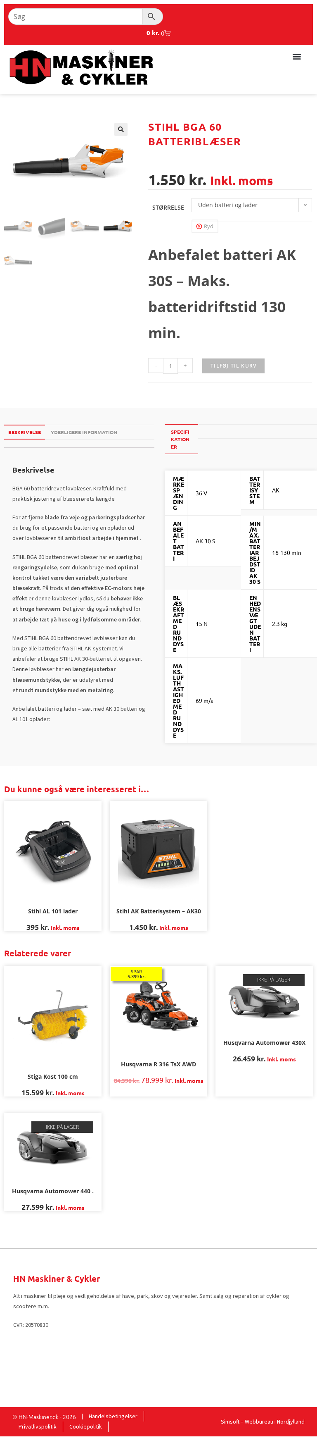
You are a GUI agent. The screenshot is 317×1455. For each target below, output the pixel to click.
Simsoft (230, 1421)
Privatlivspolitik (38, 1426)
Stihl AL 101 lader (53, 911)
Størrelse (168, 207)
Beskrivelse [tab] (24, 432)
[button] (296, 56)
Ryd (208, 226)
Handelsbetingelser (113, 1416)
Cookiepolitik (85, 1426)
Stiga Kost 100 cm (53, 1076)
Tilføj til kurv (233, 365)
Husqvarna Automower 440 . (53, 1191)
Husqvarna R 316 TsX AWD (158, 1064)
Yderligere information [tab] (84, 432)
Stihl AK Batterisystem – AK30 (158, 911)
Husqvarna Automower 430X (264, 1042)
